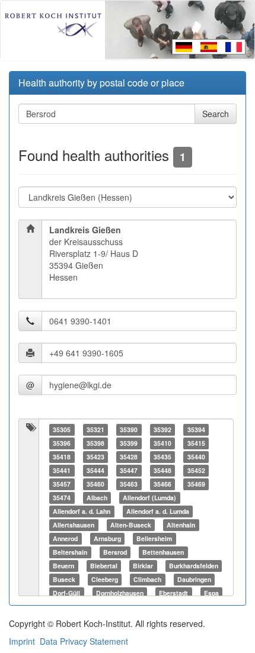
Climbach (147, 579)
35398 (95, 443)
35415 (196, 443)
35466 (162, 484)
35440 (196, 456)
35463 (129, 484)
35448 (162, 470)
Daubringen (194, 579)
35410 (162, 443)
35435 (162, 456)
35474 (62, 497)
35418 (62, 456)
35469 (196, 484)
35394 (196, 429)
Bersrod (115, 552)
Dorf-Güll (66, 592)
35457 (62, 484)
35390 (129, 429)
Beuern (63, 565)
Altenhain (181, 524)
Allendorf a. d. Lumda (157, 511)
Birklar (143, 565)
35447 (129, 470)
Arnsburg (107, 538)
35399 (129, 443)
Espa (211, 592)
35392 (162, 429)
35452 (196, 470)
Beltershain (70, 552)
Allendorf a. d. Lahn (81, 511)
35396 (62, 443)
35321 (95, 429)
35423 (95, 456)
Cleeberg (104, 579)
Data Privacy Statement (84, 641)
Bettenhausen (163, 552)
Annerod (65, 538)
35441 (62, 470)
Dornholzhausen (120, 592)
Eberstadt (173, 592)
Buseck (64, 579)
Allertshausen (73, 524)
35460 (95, 484)
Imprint (22, 641)
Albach (97, 497)
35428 (129, 456)
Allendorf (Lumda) (149, 497)
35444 (95, 470)
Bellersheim (154, 538)
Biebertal (103, 565)
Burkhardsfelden (193, 565)
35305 (62, 429)
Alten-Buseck (130, 524)
